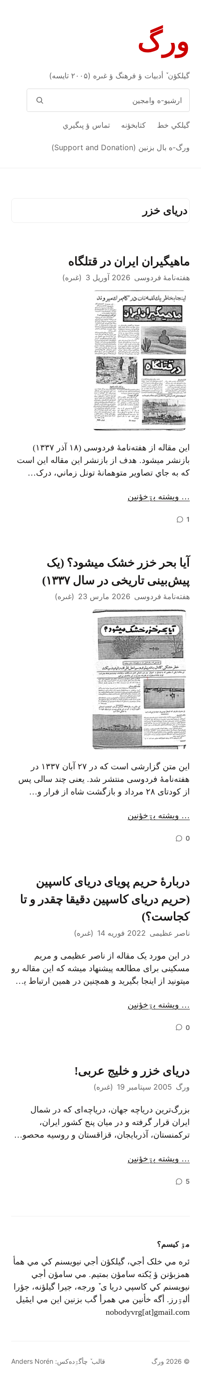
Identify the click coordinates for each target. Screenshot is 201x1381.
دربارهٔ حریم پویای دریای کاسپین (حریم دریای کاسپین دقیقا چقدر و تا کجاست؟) (105, 899)
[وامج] (39, 100)
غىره (72, 277)
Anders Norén (32, 1361)
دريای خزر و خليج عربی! (132, 1070)
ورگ (163, 41)
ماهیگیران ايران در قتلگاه (129, 261)
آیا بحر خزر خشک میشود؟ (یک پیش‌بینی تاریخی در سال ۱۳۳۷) (116, 571)
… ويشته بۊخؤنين (159, 496)
